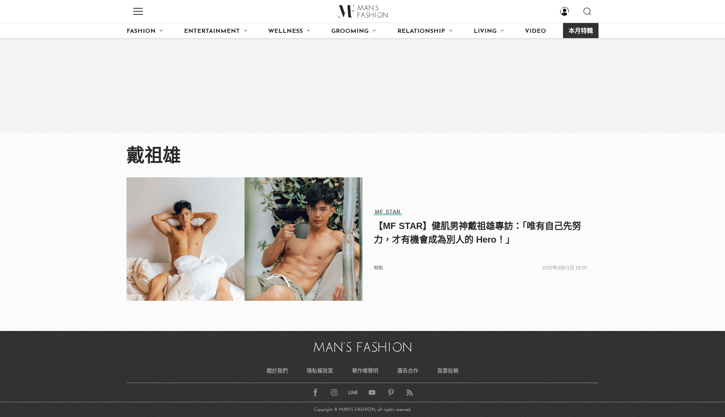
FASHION (141, 31)
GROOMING (350, 31)
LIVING (485, 31)
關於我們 (277, 371)
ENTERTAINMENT (212, 31)
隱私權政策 (320, 371)
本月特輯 (581, 31)
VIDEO (535, 31)
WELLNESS (285, 31)
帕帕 (378, 268)
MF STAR (388, 212)
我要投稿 (447, 371)
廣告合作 (407, 371)
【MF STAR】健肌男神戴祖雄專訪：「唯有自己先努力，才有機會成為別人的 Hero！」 (477, 233)
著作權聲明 (365, 371)
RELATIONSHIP (421, 31)
